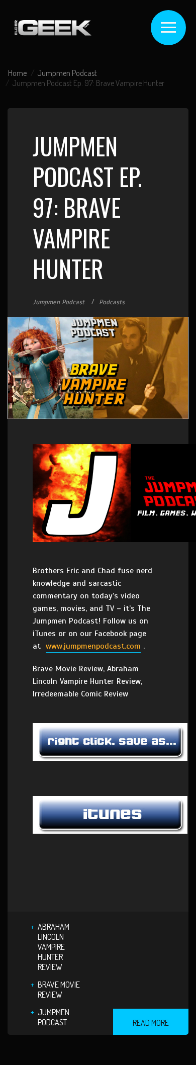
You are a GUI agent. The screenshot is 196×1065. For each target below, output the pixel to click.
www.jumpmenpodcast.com (93, 646)
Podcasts (112, 302)
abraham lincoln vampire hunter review (53, 947)
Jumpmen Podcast (67, 73)
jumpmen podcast (53, 1017)
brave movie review (59, 990)
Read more (151, 1023)
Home (17, 73)
